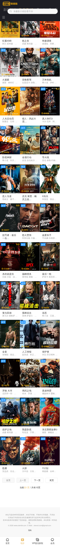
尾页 (52, 480)
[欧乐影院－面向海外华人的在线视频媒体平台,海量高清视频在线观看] (10, 4)
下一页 (37, 480)
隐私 (30, 530)
